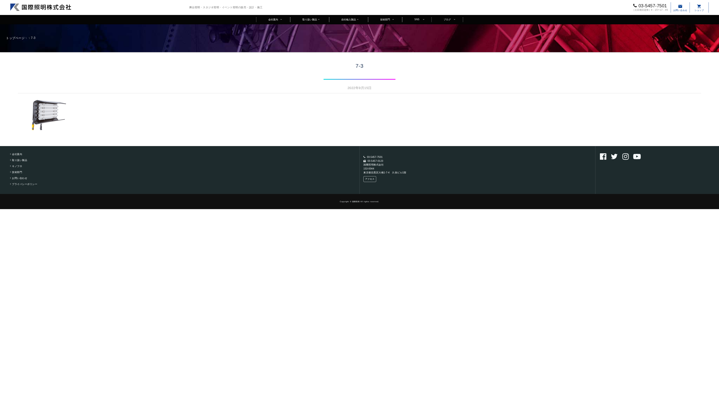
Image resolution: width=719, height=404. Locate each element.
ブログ (447, 19)
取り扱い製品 (309, 19)
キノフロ (17, 166)
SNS (416, 19)
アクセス (369, 179)
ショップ (699, 8)
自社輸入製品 (348, 19)
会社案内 (273, 19)
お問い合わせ (680, 8)
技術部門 (385, 19)
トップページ (15, 38)
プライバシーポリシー (24, 184)
